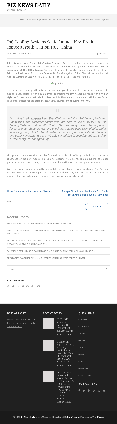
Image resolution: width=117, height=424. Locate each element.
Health (81, 340)
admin (13, 54)
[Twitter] (13, 286)
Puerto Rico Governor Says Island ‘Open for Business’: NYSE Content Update (46, 258)
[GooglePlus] (32, 286)
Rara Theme (73, 417)
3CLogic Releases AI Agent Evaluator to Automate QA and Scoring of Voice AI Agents (51, 251)
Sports (82, 347)
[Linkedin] (18, 286)
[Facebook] (8, 286)
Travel (81, 333)
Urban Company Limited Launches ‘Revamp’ (29, 191)
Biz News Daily (28, 5)
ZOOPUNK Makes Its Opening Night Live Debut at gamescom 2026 (39, 223)
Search (10, 201)
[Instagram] (27, 286)
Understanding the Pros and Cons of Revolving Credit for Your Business (21, 323)
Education (83, 326)
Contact (83, 361)
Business (103, 54)
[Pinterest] (23, 286)
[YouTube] (38, 286)
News (81, 354)
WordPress (97, 417)
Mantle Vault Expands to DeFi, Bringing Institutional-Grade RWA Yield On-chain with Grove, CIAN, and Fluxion (65, 351)
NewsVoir (83, 368)
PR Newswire (84, 375)
